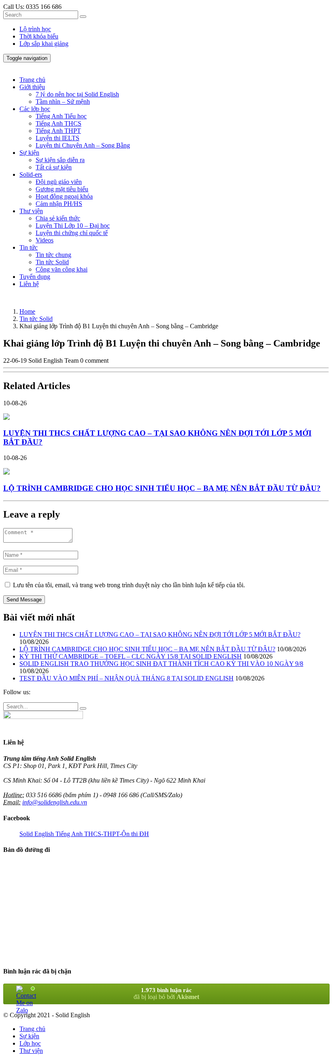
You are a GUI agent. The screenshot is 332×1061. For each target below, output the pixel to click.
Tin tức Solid (52, 262)
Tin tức (28, 247)
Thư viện (31, 210)
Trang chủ (32, 79)
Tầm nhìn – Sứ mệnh (63, 101)
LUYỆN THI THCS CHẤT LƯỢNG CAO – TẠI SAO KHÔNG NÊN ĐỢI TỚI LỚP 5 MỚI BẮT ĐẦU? (159, 634)
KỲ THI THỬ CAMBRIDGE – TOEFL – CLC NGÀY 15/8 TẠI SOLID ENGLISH (130, 656)
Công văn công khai (61, 269)
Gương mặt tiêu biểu (62, 189)
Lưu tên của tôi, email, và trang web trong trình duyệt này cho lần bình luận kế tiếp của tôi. (129, 585)
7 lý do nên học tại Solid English (77, 94)
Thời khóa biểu (38, 36)
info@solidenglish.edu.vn (54, 802)
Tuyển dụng (34, 276)
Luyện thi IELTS (57, 138)
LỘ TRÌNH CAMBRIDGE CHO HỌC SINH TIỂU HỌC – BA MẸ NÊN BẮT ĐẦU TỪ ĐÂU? (147, 649)
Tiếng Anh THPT (58, 130)
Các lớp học (34, 108)
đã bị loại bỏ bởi (166, 993)
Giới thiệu (32, 86)
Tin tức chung (53, 254)
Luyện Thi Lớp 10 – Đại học (73, 225)
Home (27, 311)
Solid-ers (30, 174)
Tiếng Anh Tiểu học (61, 116)
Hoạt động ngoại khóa (64, 196)
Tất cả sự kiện (54, 167)
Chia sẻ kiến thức (58, 218)
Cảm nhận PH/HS (59, 203)
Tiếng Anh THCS (58, 123)
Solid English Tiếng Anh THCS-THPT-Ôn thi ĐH (84, 833)
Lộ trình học (35, 29)
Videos (44, 240)
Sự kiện (29, 152)
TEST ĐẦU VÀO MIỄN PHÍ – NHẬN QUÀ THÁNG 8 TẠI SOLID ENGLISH (126, 678)
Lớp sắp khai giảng (43, 43)
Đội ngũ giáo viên (59, 181)
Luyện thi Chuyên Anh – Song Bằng (83, 145)
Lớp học (30, 1043)
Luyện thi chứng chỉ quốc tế (72, 232)
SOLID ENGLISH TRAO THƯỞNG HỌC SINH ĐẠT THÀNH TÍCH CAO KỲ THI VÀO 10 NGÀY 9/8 (161, 663)
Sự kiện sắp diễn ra (60, 159)
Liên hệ (29, 283)
